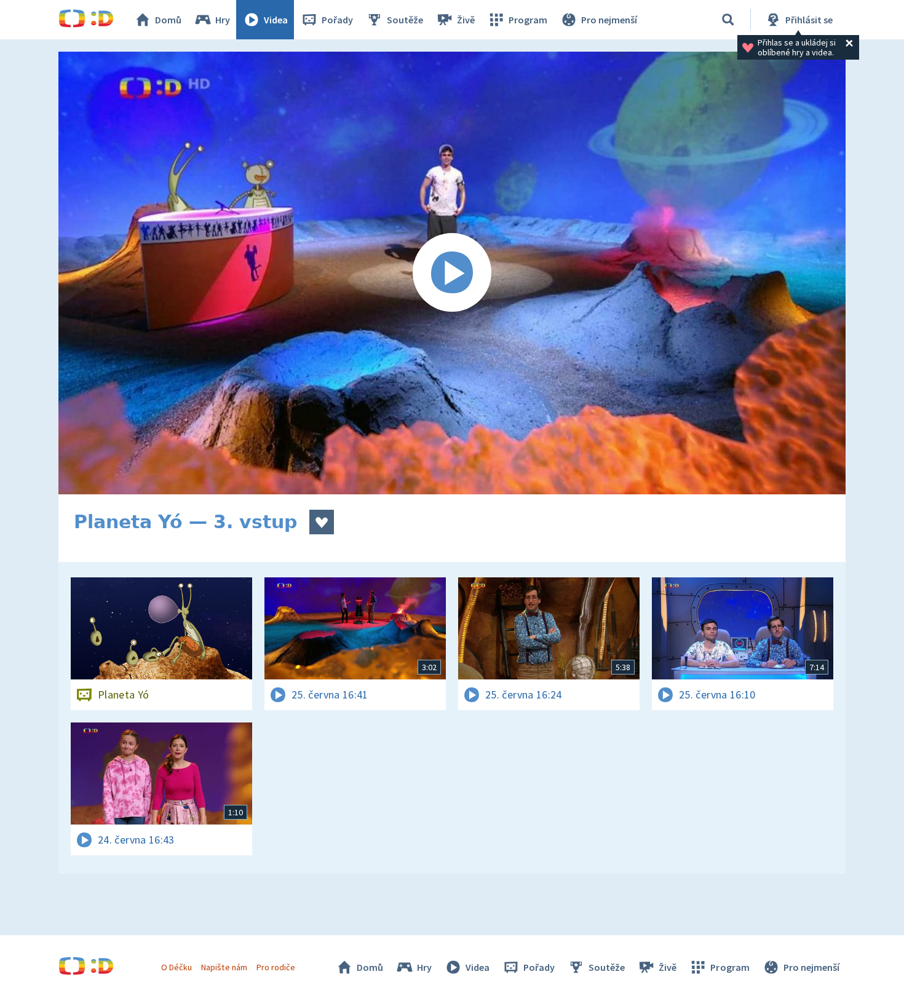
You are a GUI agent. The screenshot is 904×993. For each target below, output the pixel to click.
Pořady (337, 20)
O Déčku (176, 967)
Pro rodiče (275, 967)
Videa (276, 20)
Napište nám (224, 967)
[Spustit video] (452, 273)
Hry (222, 20)
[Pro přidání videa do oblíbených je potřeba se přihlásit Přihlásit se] (321, 522)
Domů (168, 20)
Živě (466, 20)
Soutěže (405, 20)
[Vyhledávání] (728, 19)
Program (528, 20)
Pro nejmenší (609, 20)
